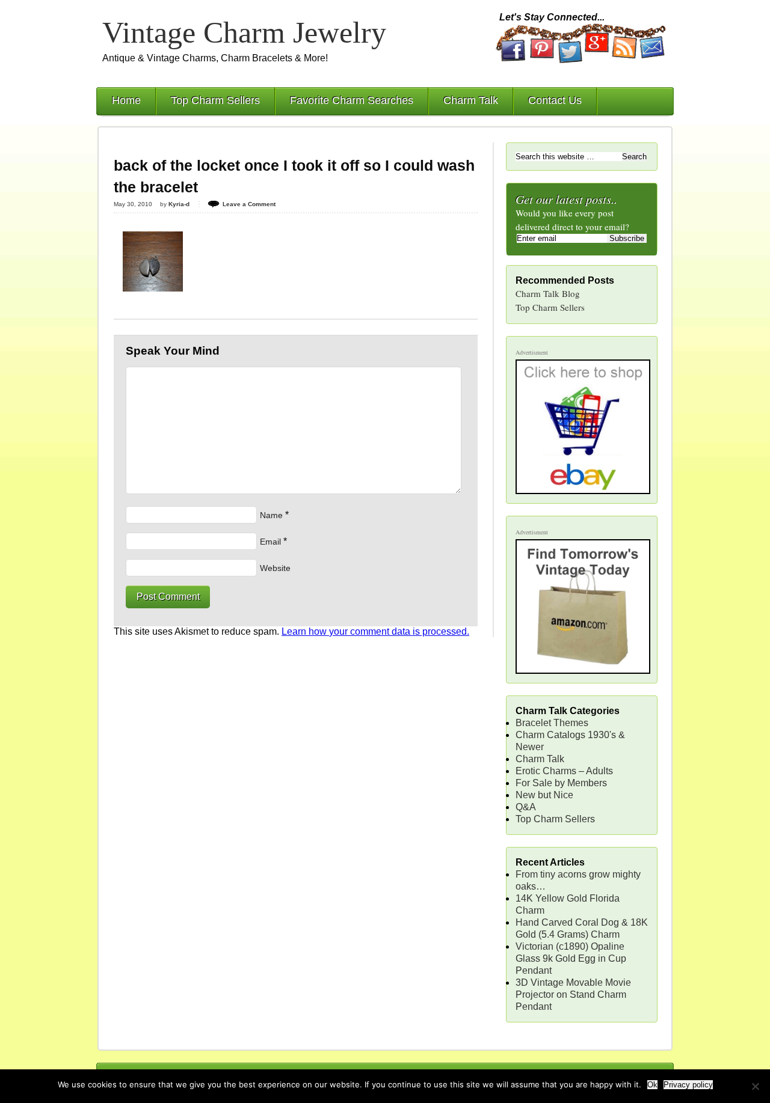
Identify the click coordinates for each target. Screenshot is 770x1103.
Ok (652, 1084)
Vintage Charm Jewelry (244, 32)
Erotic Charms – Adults (564, 771)
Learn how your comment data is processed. (375, 631)
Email (270, 541)
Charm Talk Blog (548, 293)
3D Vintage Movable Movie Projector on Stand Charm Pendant (573, 994)
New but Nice (544, 795)
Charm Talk (470, 100)
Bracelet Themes (552, 723)
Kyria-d (178, 204)
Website (275, 568)
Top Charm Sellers (215, 100)
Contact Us (555, 100)
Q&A (526, 807)
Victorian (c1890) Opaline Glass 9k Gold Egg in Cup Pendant (571, 958)
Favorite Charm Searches (351, 100)
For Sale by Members (561, 783)
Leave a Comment (249, 204)
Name (271, 515)
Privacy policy (688, 1084)
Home (126, 100)
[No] (755, 1086)
